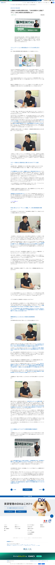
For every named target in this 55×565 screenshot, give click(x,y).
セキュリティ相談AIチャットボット (32, 544)
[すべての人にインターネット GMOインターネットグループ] (49, 0)
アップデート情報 (45, 2)
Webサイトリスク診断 (26, 544)
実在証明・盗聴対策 (9, 545)
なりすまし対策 (33, 545)
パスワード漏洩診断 (21, 544)
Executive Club (30, 526)
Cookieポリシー (36, 563)
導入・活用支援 (31, 2)
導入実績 (14, 4)
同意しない (43, 563)
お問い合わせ (42, 526)
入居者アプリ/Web (30, 528)
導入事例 (28, 2)
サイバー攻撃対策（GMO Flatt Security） (27, 545)
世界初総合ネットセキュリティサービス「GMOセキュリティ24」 (13, 544)
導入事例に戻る (27, 489)
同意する (39, 563)
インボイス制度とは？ (14, 201)
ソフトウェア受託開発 (31, 532)
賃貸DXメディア (40, 2)
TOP (11, 4)
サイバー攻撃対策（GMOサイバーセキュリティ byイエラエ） (17, 545)
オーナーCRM (29, 530)
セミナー (37, 2)
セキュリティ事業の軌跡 (38, 545)
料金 (34, 2)
